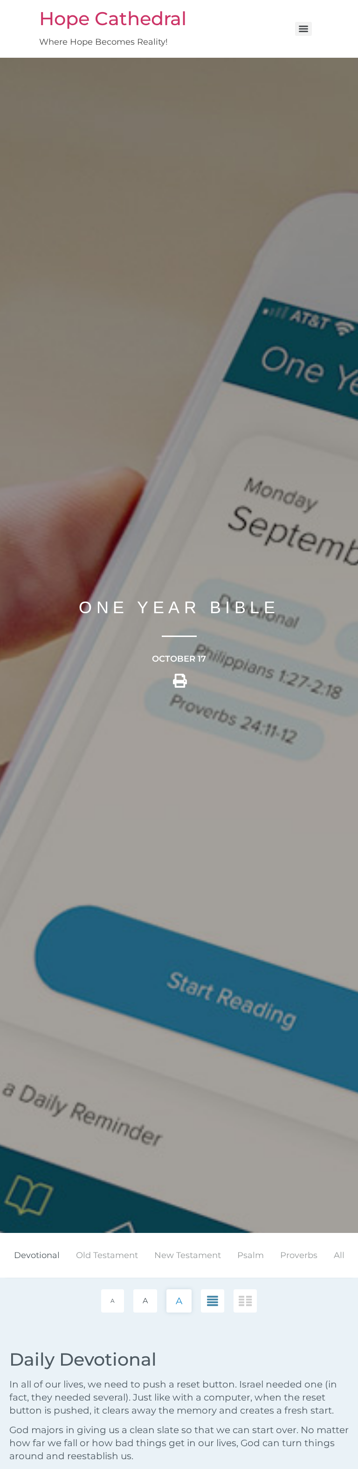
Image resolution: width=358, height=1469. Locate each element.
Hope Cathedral (112, 18)
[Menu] (303, 29)
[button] (180, 684)
